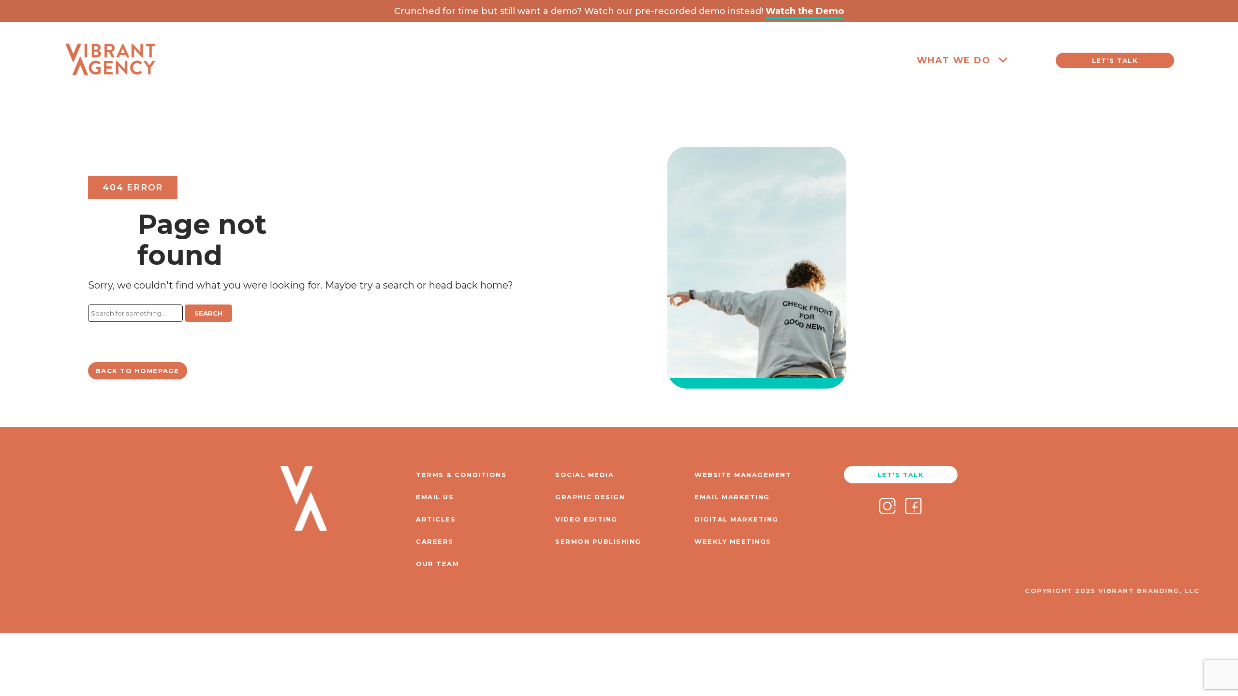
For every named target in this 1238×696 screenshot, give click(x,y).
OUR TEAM (437, 563)
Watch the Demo (805, 11)
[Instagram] (887, 507)
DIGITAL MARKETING (736, 519)
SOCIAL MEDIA (584, 474)
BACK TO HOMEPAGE (137, 371)
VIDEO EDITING (586, 519)
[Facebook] (913, 507)
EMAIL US (435, 497)
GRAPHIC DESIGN (590, 497)
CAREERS (435, 541)
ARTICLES (436, 519)
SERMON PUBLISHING (598, 541)
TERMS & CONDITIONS (461, 474)
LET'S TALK (1115, 60)
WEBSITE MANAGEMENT (742, 474)
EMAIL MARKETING (732, 497)
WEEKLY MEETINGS (732, 541)
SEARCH (208, 313)
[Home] (110, 92)
